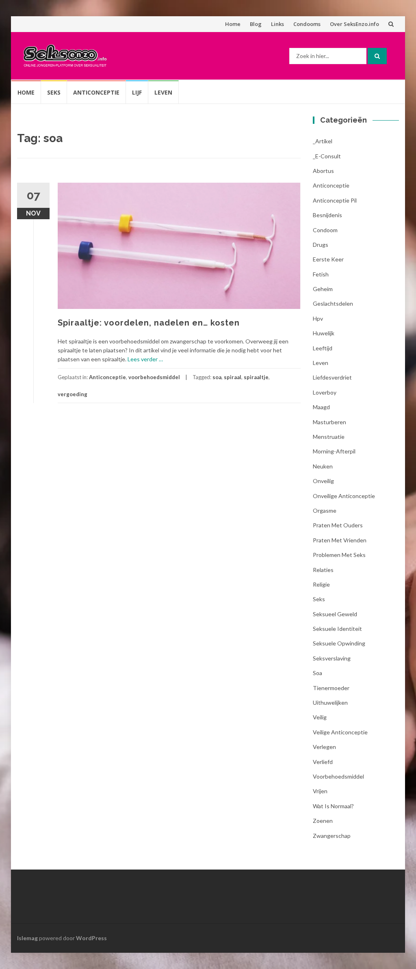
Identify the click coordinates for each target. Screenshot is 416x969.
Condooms (307, 24)
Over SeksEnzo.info (354, 24)
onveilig (323, 480)
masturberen (329, 422)
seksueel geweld (335, 614)
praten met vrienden (339, 540)
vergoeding (72, 394)
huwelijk (323, 333)
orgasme (324, 510)
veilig (320, 717)
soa (216, 377)
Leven (163, 92)
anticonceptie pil (335, 200)
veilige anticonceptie (340, 732)
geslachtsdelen (333, 303)
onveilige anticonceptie (344, 495)
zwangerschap (332, 835)
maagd (321, 407)
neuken (323, 466)
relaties (323, 569)
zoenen (323, 820)
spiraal (232, 377)
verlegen (324, 746)
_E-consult (327, 156)
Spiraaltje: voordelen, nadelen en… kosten (149, 323)
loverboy (324, 392)
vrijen (320, 791)
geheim (323, 288)
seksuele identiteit (337, 628)
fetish (321, 274)
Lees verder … (145, 359)
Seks (54, 92)
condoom (325, 230)
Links (277, 24)
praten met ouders (338, 525)
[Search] (377, 56)
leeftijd (322, 348)
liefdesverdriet (332, 377)
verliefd (323, 761)
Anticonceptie (96, 92)
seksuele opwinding (339, 643)
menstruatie (328, 436)
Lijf (137, 92)
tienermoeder (331, 687)
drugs (320, 244)
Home (232, 24)
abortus (323, 170)
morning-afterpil (334, 451)
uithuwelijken (330, 702)
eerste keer (328, 259)
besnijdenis (327, 214)
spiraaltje (256, 377)
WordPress (91, 937)
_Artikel (322, 141)
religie (321, 584)
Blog (256, 24)
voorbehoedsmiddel (154, 377)
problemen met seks (339, 554)
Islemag (27, 937)
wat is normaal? (333, 806)
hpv (318, 318)
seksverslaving (332, 658)
